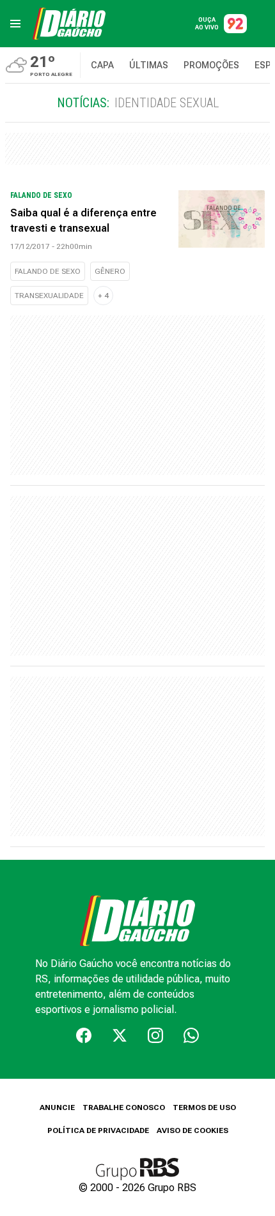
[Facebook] (83, 1035)
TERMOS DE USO (204, 1107)
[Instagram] (155, 1035)
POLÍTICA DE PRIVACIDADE (98, 1130)
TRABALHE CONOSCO (123, 1107)
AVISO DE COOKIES (192, 1130)
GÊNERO (110, 271)
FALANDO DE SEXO (48, 271)
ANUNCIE (57, 1107)
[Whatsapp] (191, 1035)
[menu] (15, 23)
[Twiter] (119, 1035)
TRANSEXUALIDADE (49, 295)
